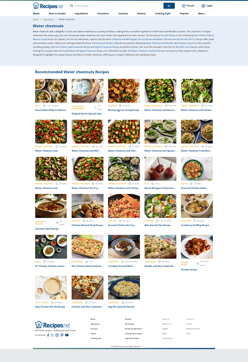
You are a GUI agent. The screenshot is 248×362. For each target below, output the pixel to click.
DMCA (164, 333)
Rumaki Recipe (168, 35)
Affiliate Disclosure (193, 329)
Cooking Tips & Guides (133, 333)
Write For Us (166, 324)
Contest (189, 324)
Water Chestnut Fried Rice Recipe (148, 50)
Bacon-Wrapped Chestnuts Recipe (86, 50)
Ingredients (81, 13)
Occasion (94, 329)
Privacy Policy (167, 338)
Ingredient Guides (132, 338)
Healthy (128, 319)
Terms (188, 333)
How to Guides (57, 13)
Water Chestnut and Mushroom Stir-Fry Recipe (180, 39)
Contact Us (190, 319)
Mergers (165, 329)
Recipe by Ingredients (133, 329)
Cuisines (123, 13)
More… (202, 13)
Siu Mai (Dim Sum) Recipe (184, 46)
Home (35, 19)
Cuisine (93, 333)
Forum (190, 5)
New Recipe (129, 324)
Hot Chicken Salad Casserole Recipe (72, 46)
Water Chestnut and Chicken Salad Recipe (106, 43)
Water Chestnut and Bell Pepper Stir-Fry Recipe (129, 39)
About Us (165, 319)
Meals (93, 319)
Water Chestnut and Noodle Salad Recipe (166, 43)
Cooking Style (96, 338)
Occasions (103, 13)
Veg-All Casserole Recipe (107, 46)
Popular (184, 13)
